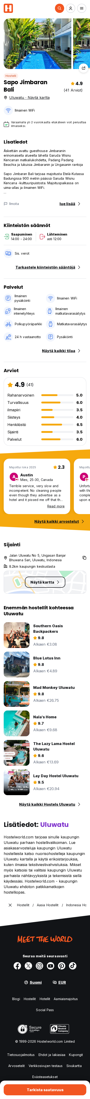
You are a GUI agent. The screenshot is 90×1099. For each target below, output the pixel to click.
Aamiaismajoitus (66, 999)
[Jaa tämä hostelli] (83, 68)
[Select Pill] (59, 8)
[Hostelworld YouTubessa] (50, 966)
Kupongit (76, 1055)
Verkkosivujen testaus (46, 1066)
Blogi (16, 999)
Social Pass (45, 1010)
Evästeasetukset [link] (45, 1077)
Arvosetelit (16, 1066)
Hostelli (11, 76)
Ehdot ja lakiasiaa (52, 1055)
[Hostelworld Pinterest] (61, 966)
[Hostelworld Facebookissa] (17, 966)
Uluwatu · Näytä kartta (29, 97)
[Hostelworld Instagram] (39, 966)
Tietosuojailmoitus (21, 1055)
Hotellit (45, 999)
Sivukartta (74, 1066)
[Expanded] (10, 905)
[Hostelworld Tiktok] (72, 966)
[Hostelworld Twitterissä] (28, 966)
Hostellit (30, 999)
